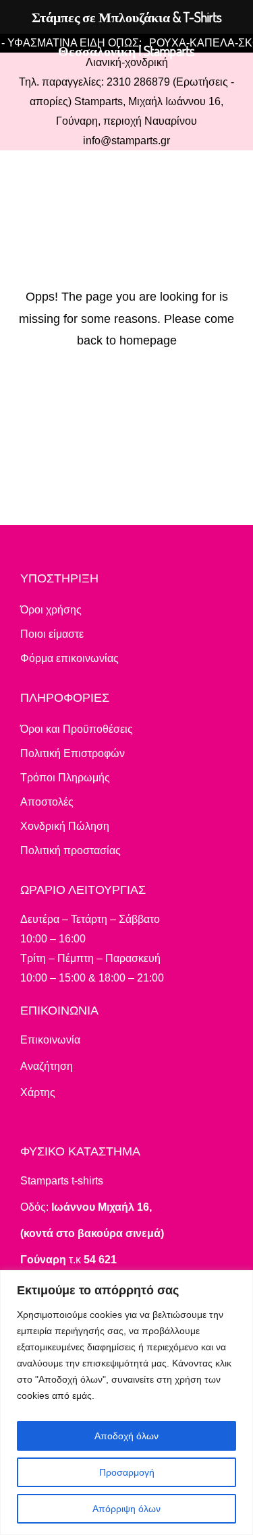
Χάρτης (37, 1092)
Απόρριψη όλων (126, 1508)
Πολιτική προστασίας (70, 850)
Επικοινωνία (50, 1040)
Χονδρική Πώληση (64, 826)
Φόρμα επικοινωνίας (69, 658)
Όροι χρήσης (51, 609)
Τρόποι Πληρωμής (65, 777)
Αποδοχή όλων (126, 1436)
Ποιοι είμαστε (52, 634)
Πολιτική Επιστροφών (72, 753)
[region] (126, 1402)
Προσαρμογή (126, 1472)
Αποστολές (47, 802)
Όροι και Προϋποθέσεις (76, 729)
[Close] (239, 1281)
